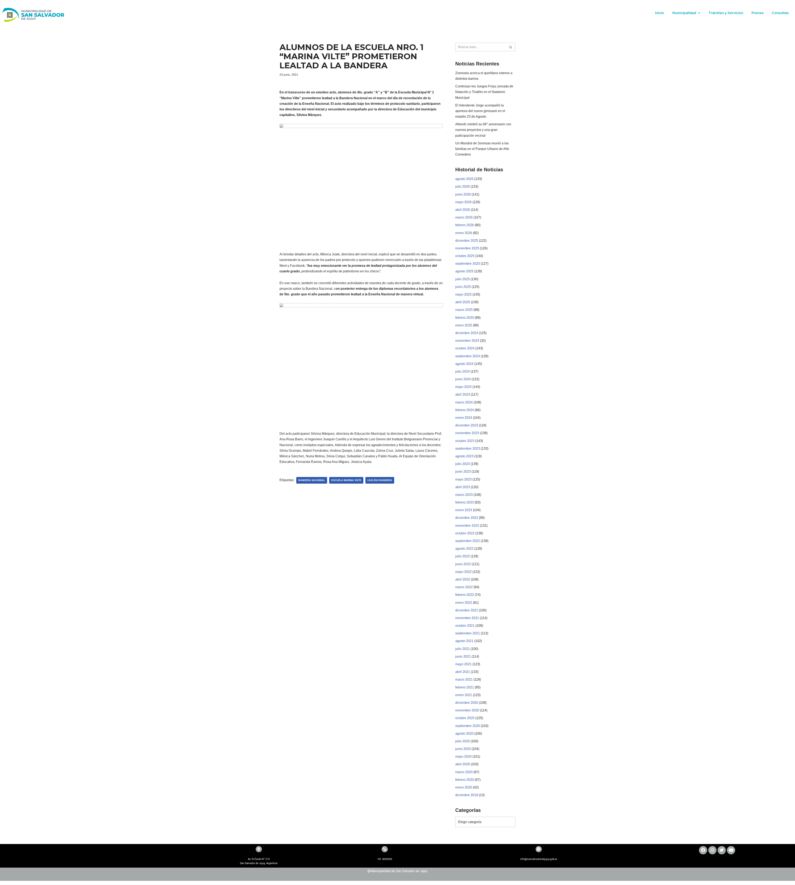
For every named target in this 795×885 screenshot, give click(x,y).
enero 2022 (463, 602)
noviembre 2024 (467, 340)
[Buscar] (511, 47)
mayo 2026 (463, 202)
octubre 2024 (465, 348)
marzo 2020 (464, 772)
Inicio (659, 13)
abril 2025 (462, 302)
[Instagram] (712, 850)
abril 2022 (462, 579)
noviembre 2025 (467, 248)
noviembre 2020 (467, 710)
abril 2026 (462, 209)
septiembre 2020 (467, 726)
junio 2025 (463, 287)
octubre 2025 (465, 256)
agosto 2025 (464, 271)
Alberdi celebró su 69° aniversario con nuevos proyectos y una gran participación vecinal (483, 129)
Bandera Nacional (311, 480)
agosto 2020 (464, 733)
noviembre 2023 (467, 433)
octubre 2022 (465, 533)
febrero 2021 (464, 687)
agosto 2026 (464, 179)
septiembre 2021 (467, 633)
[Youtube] (731, 850)
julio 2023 (462, 464)
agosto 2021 (464, 641)
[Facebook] (703, 850)
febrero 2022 (464, 594)
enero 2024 (463, 417)
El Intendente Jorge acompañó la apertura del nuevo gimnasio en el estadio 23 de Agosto (480, 111)
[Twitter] (722, 850)
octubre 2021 (465, 625)
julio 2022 (462, 556)
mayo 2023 (463, 479)
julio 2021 (462, 649)
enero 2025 (463, 325)
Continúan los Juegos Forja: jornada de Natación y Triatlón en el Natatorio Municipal (484, 92)
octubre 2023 (465, 441)
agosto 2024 (464, 364)
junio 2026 (463, 194)
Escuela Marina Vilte (346, 480)
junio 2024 (463, 379)
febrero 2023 (464, 502)
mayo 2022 (463, 571)
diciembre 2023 (466, 425)
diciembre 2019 (466, 795)
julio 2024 (462, 371)
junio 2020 (463, 749)
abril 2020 (462, 764)
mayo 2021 (463, 664)
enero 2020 (463, 787)
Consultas (780, 13)
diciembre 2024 (466, 333)
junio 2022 (463, 564)
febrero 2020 (464, 779)
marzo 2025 (464, 310)
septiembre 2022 (467, 541)
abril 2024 (462, 394)
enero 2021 (463, 695)
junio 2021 (463, 656)
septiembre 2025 (467, 263)
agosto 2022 (464, 548)
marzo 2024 (464, 402)
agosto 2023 (464, 456)
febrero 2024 (464, 410)
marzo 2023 (464, 494)
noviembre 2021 (467, 618)
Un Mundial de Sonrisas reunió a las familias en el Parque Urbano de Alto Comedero (482, 148)
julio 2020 (462, 741)
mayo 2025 (463, 294)
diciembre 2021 (466, 610)
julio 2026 (462, 186)
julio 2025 (462, 279)
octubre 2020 (465, 718)
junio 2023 (463, 471)
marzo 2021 (464, 679)
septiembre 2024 (467, 356)
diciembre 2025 (466, 240)
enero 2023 (463, 510)
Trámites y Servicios (725, 13)
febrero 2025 (464, 317)
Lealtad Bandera (379, 480)
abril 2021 (462, 672)
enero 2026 (463, 233)
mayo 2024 (463, 387)
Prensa (758, 13)
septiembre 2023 (467, 448)
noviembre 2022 (467, 525)
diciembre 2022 (466, 517)
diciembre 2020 (466, 702)
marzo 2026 (464, 217)
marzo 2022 (464, 587)
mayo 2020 (463, 756)
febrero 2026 (464, 225)
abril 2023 (462, 487)
